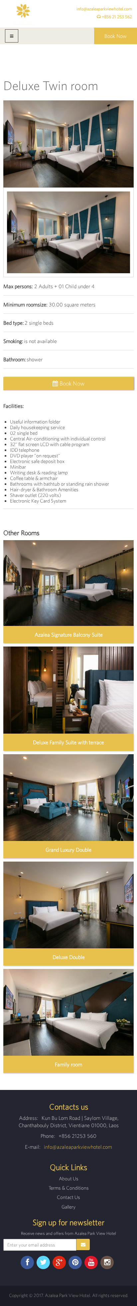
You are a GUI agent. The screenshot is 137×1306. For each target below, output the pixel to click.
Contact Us (68, 1197)
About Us (68, 1178)
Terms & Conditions (69, 1188)
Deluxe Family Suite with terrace (68, 742)
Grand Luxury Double (68, 850)
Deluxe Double (69, 957)
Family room (68, 1064)
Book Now (115, 36)
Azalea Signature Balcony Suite (69, 635)
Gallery (68, 1207)
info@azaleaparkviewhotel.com (104, 8)
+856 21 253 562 (116, 16)
